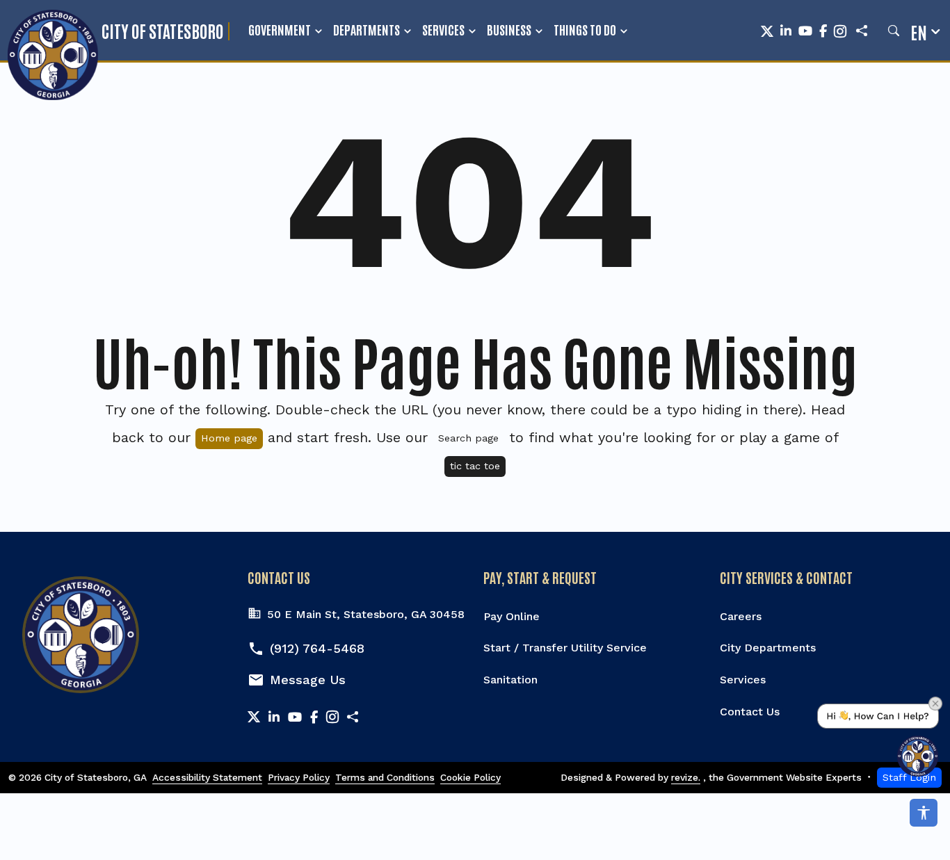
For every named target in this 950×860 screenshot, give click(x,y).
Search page (468, 438)
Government (279, 29)
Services (443, 29)
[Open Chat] (878, 740)
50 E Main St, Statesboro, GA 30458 (366, 614)
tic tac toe (475, 465)
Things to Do (585, 29)
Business (509, 29)
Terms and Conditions (385, 777)
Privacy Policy (299, 777)
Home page (229, 438)
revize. (685, 777)
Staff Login (909, 777)
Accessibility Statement (207, 777)
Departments (366, 29)
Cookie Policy (470, 777)
